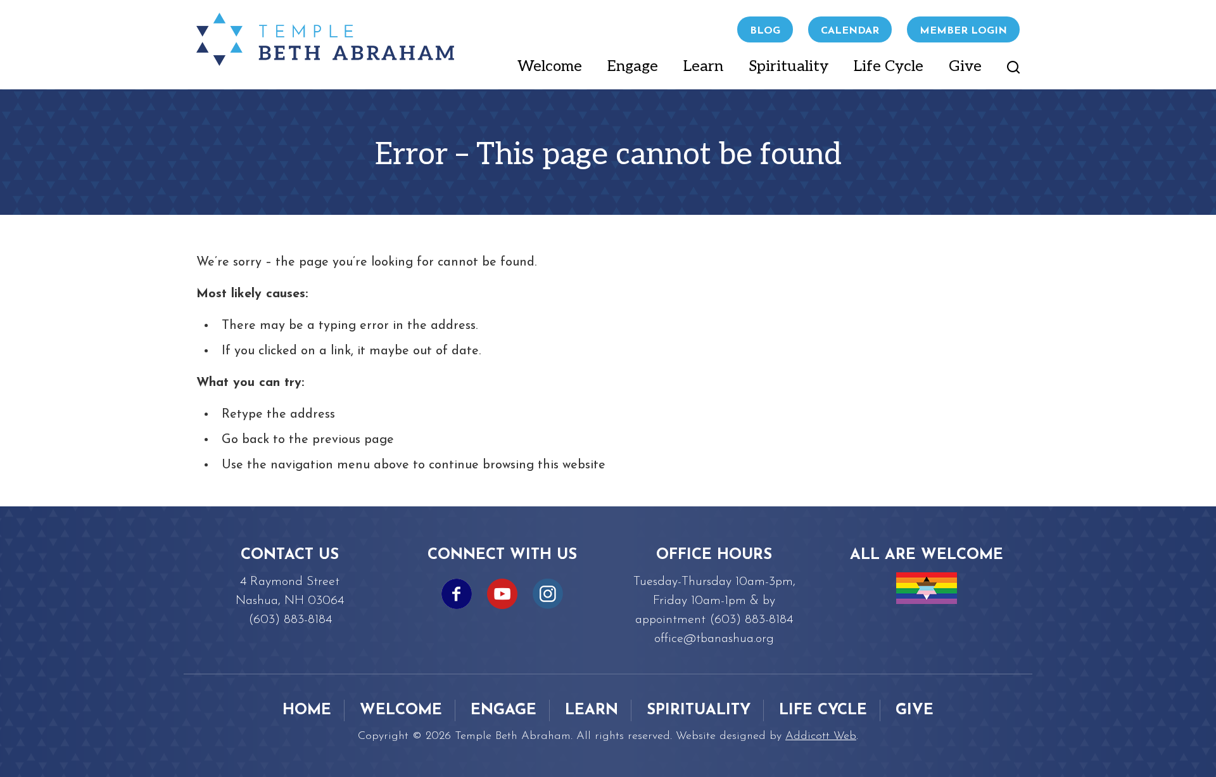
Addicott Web (820, 736)
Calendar (850, 31)
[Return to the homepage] (325, 39)
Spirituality (788, 66)
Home (306, 710)
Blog (765, 31)
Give (965, 66)
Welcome (549, 66)
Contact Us (290, 555)
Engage (632, 66)
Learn (703, 66)
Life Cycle (888, 66)
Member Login (963, 31)
